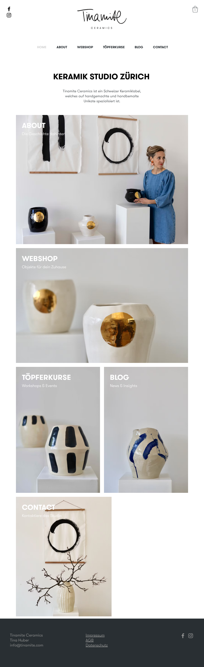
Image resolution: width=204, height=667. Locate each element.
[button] (195, 9)
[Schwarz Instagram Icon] (9, 15)
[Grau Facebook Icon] (183, 636)
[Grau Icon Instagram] (190, 636)
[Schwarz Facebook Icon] (9, 9)
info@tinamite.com (26, 644)
